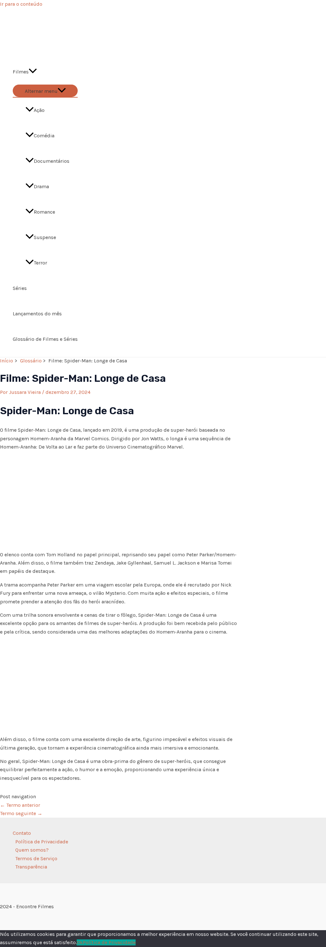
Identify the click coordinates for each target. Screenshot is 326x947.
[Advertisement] (119, 501)
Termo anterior (20, 805)
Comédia (44, 136)
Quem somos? (32, 850)
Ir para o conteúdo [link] (21, 4)
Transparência (31, 867)
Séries (20, 288)
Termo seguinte (21, 813)
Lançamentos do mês (37, 314)
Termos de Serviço (36, 858)
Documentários (51, 161)
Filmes (21, 72)
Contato (22, 833)
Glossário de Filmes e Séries (45, 339)
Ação (39, 110)
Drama (41, 186)
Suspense (45, 237)
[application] (33, 72)
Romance (44, 212)
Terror (40, 263)
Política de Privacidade (41, 842)
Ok (80, 942)
